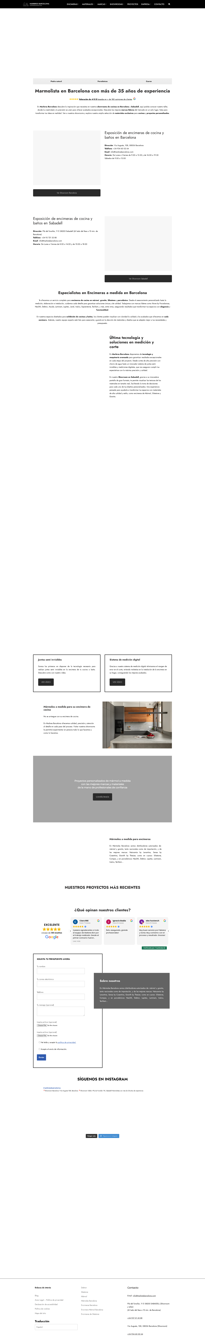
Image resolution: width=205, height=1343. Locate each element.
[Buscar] (169, 4)
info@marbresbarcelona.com (144, 1295)
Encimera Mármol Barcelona (92, 1309)
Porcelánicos (102, 81)
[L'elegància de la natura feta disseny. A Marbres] (85, 1104)
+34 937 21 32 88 (134, 1318)
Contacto (159, 4)
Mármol (84, 1296)
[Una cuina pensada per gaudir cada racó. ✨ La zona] (51, 1104)
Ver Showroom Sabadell (138, 278)
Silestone (84, 1292)
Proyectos (132, 4)
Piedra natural (56, 81)
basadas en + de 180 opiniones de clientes (105, 99)
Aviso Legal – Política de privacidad (49, 1300)
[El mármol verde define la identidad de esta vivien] (153, 1123)
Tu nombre (41, 966)
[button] (78, 4)
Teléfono (40, 992)
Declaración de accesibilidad (46, 1304)
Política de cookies (42, 1308)
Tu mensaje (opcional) (45, 1005)
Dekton (84, 1287)
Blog (36, 1295)
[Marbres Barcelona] (36, 4)
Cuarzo (149, 81)
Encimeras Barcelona (89, 1305)
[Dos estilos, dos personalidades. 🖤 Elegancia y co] (119, 1123)
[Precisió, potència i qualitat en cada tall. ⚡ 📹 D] (153, 1104)
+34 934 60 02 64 (135, 1334)
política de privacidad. (66, 1042)
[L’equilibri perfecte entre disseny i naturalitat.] (119, 1104)
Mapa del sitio (40, 1313)
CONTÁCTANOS (102, 797)
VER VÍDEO (46, 682)
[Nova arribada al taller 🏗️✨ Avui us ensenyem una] (85, 1123)
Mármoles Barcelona (89, 1300)
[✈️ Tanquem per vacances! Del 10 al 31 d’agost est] (51, 1123)
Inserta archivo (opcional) (47, 1022)
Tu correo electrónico (45, 979)
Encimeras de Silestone (90, 1314)
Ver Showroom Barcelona (67, 192)
